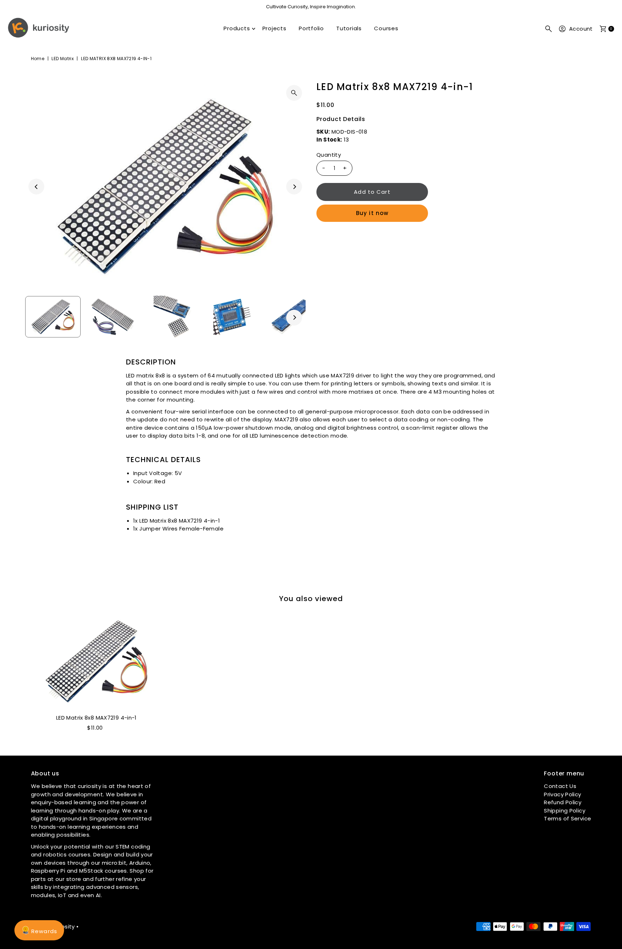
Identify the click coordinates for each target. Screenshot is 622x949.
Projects (274, 28)
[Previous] (36, 186)
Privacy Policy (562, 794)
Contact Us (560, 786)
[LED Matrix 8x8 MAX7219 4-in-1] (96, 661)
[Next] (294, 186)
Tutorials (349, 28)
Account (581, 28)
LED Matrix (62, 58)
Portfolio (311, 28)
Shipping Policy (564, 810)
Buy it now (372, 213)
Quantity (328, 154)
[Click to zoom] (294, 93)
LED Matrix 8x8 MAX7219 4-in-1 (96, 717)
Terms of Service (567, 818)
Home (38, 58)
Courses (386, 28)
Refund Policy (562, 802)
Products (237, 28)
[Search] (548, 29)
